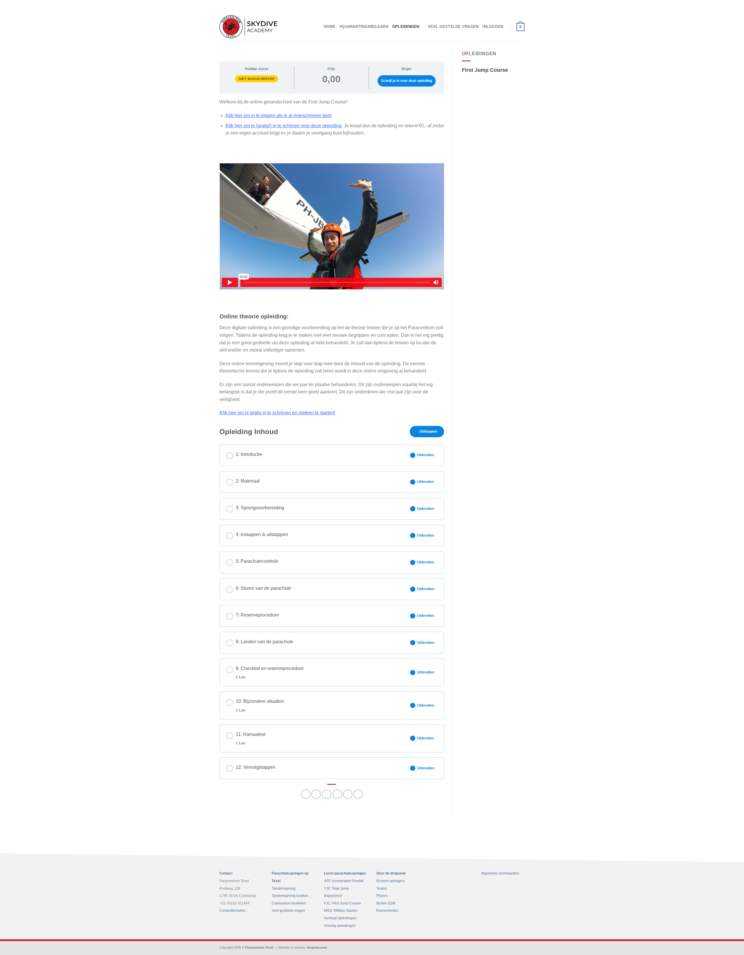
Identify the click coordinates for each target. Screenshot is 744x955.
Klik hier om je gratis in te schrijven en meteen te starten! (277, 412)
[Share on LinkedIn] (348, 794)
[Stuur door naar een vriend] (326, 794)
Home (329, 26)
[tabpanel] (331, 257)
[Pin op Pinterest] (337, 794)
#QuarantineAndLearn (363, 26)
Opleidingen (405, 26)
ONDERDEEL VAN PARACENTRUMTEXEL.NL (493, 6)
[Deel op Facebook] (305, 794)
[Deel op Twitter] (316, 794)
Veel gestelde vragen (453, 26)
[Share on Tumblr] (358, 794)
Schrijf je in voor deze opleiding (406, 81)
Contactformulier (232, 911)
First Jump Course (485, 70)
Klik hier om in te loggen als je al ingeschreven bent (279, 115)
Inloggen (492, 26)
